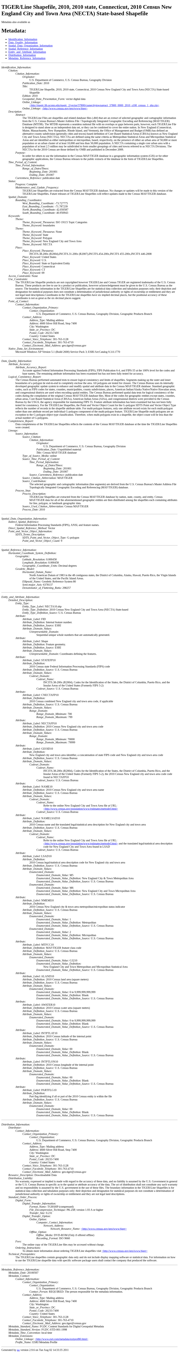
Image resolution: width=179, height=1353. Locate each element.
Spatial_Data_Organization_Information (30, 45)
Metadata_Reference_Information (26, 58)
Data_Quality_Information (23, 42)
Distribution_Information (22, 55)
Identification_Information (22, 39)
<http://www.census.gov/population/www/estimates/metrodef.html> (80, 808)
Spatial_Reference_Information (25, 48)
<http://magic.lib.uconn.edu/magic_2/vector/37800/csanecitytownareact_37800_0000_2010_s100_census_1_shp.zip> (94, 105)
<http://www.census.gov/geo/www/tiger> (65, 108)
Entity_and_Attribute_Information (27, 51)
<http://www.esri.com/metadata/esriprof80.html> (61, 1339)
